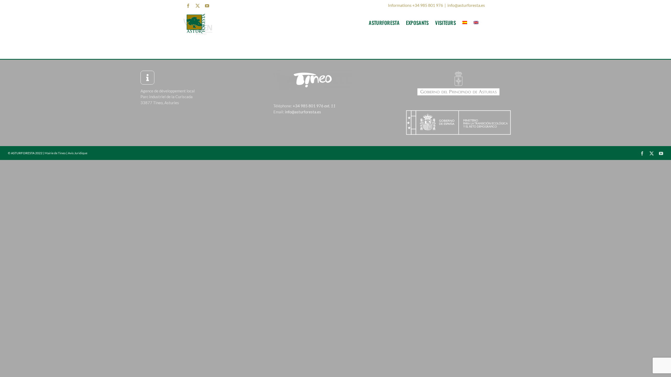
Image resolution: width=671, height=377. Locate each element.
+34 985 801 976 (314, 105)
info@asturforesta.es (466, 5)
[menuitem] (464, 22)
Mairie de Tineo (55, 153)
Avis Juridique (77, 153)
